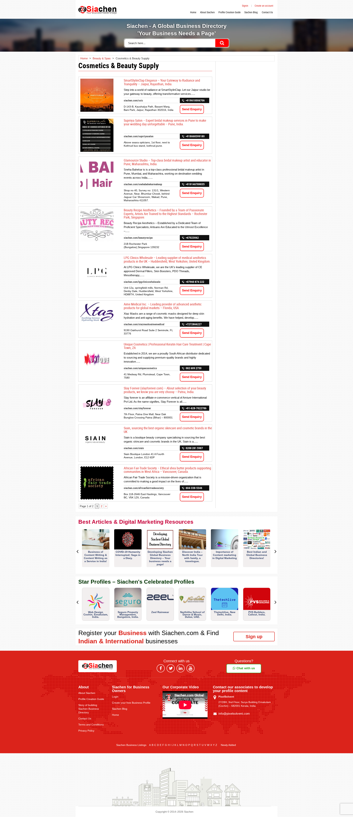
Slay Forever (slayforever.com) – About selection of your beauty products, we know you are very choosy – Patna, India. (165, 390)
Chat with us (245, 668)
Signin (245, 5)
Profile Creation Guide (229, 12)
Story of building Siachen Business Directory (88, 709)
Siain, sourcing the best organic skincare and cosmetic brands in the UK (168, 430)
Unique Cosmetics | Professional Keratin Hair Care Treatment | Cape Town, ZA (167, 346)
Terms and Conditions (91, 724)
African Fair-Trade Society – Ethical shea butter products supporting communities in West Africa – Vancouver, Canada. (167, 470)
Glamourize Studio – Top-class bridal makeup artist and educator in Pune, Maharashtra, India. (167, 162)
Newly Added (228, 744)
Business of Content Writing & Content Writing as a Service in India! (95, 556)
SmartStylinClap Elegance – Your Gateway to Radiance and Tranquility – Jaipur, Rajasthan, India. (162, 82)
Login (115, 696)
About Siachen (207, 12)
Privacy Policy (86, 730)
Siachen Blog (119, 708)
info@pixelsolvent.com (234, 713)
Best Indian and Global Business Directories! (256, 555)
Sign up (254, 636)
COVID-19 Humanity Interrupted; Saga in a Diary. (127, 555)
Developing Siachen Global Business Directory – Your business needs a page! (160, 558)
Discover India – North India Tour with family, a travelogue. (192, 556)
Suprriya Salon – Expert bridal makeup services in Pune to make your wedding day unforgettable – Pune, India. (165, 122)
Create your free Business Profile (131, 702)
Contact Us (267, 12)
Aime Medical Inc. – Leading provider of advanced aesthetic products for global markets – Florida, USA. (163, 306)
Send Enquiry (192, 109)
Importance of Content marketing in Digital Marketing (224, 555)
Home (193, 12)
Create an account (264, 5)
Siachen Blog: (251, 12)
